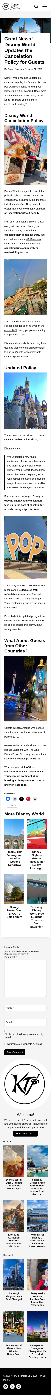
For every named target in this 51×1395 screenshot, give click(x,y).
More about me (24, 1133)
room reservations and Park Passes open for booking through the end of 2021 (24, 326)
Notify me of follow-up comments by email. (24, 1036)
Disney (8, 448)
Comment (10, 957)
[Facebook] (5, 1386)
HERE (14, 736)
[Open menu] (45, 6)
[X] (12, 1386)
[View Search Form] (36, 6)
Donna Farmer (14, 69)
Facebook (20, 785)
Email (9, 1022)
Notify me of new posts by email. (25, 1044)
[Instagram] (18, 1386)
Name (10, 1008)
